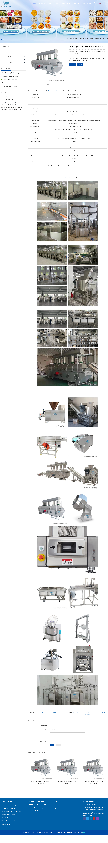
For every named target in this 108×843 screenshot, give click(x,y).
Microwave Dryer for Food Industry (12, 811)
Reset (58, 745)
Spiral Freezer (6, 824)
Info (57, 801)
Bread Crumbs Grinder (8, 814)
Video (50, 3)
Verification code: (42, 741)
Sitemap (79, 832)
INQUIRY (73, 64)
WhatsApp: (44, 725)
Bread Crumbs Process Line (37, 811)
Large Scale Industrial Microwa (10, 86)
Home (34, 3)
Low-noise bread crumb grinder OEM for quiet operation (51, 713)
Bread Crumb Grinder (54, 91)
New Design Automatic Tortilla (10, 76)
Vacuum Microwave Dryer (9, 805)
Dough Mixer (6, 817)
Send (52, 745)
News (57, 3)
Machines (42, 3)
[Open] (106, 24)
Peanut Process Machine (9, 60)
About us (76, 3)
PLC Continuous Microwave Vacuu (11, 83)
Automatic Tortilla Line (8, 57)
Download (66, 3)
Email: (45, 729)
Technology (58, 805)
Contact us (87, 3)
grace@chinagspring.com (11, 102)
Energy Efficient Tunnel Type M (10, 79)
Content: (44, 734)
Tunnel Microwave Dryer (9, 808)
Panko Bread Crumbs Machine (10, 54)
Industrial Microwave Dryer (9, 51)
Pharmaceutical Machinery (9, 62)
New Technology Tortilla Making (10, 73)
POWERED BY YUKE (70, 832)
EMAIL (81, 64)
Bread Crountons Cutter (9, 821)
